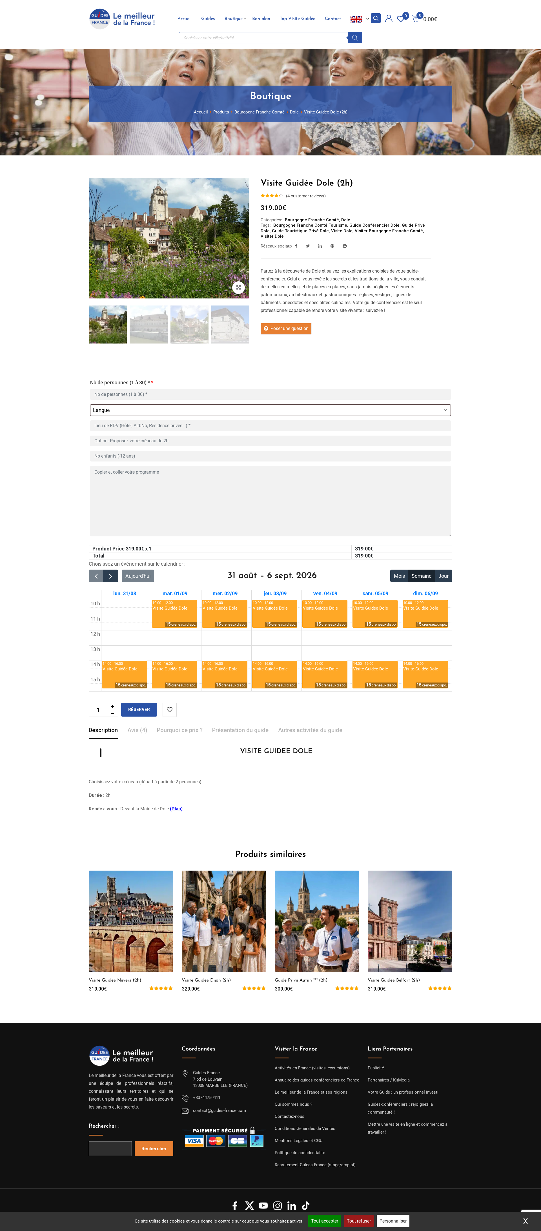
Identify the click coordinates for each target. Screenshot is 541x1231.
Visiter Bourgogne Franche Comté (389, 230)
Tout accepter (324, 1221)
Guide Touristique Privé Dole (300, 230)
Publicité (376, 1068)
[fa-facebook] (296, 246)
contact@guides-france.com (219, 1110)
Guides (208, 19)
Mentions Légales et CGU (299, 1140)
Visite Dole (341, 230)
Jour (443, 576)
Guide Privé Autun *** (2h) (301, 980)
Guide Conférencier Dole (374, 225)
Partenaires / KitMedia (389, 1080)
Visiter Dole (272, 236)
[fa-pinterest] (332, 246)
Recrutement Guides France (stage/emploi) (315, 1164)
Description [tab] (103, 730)
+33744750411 (206, 1097)
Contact (333, 19)
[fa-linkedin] (320, 246)
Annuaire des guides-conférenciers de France (317, 1080)
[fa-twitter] (308, 246)
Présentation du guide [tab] (240, 730)
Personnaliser (393, 1221)
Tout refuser (359, 1221)
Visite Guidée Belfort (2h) (394, 980)
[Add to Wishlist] (170, 710)
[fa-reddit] (345, 246)
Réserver (139, 709)
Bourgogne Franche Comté (312, 219)
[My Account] (389, 19)
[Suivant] (110, 576)
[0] (415, 19)
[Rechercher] (355, 37)
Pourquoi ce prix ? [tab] (180, 730)
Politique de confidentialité (300, 1152)
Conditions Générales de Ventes (305, 1128)
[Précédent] (96, 576)
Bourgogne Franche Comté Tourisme (310, 225)
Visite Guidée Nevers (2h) (115, 980)
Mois (399, 576)
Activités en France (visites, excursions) (312, 1068)
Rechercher (154, 1148)
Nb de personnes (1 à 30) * (121, 382)
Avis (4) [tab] (137, 730)
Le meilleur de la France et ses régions (311, 1092)
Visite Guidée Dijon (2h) (206, 980)
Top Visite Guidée (297, 19)
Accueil (185, 19)
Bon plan (261, 19)
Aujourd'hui (137, 576)
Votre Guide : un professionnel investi (403, 1092)
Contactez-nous (289, 1116)
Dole (345, 219)
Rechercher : (104, 1126)
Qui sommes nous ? (293, 1104)
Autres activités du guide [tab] (310, 730)
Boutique (234, 19)
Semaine (422, 576)
